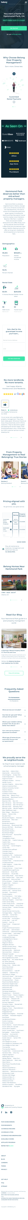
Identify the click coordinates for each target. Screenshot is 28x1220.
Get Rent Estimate (14, 358)
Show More (21, 542)
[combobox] (14, 340)
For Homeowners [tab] (14, 697)
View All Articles (14, 673)
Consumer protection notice (9, 1199)
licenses (3, 1193)
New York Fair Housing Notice (10, 1194)
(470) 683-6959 (16, 34)
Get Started (14, 28)
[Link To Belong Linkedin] (7, 1112)
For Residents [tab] (14, 701)
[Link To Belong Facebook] (3, 1112)
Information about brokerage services (12, 1198)
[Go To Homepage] (4, 2)
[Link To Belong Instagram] (11, 1112)
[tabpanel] (14, 725)
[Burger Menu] (26, 2)
